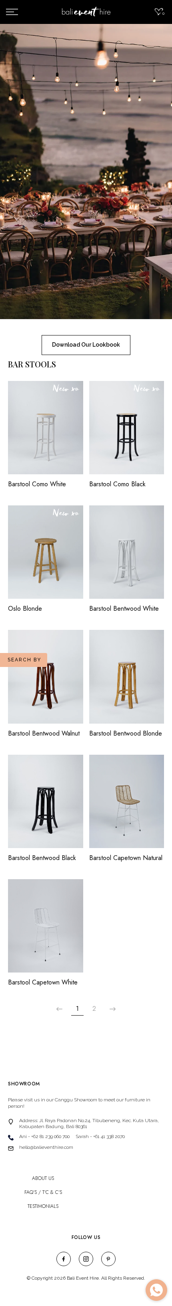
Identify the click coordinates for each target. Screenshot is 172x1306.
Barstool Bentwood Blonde (125, 734)
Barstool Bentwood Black (42, 858)
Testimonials (43, 1206)
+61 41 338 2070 (109, 1136)
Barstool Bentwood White (124, 609)
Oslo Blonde (25, 609)
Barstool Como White (37, 484)
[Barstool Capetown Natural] (126, 805)
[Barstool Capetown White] (45, 929)
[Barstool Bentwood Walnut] (45, 680)
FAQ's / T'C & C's (43, 1192)
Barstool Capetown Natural (125, 858)
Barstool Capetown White (43, 982)
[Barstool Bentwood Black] (45, 805)
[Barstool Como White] (45, 431)
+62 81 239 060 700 (50, 1136)
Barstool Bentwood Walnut (44, 734)
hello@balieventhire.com (46, 1147)
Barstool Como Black (117, 484)
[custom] (63, 1259)
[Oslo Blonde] (45, 556)
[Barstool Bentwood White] (126, 556)
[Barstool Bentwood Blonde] (126, 680)
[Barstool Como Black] (126, 431)
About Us (43, 1178)
